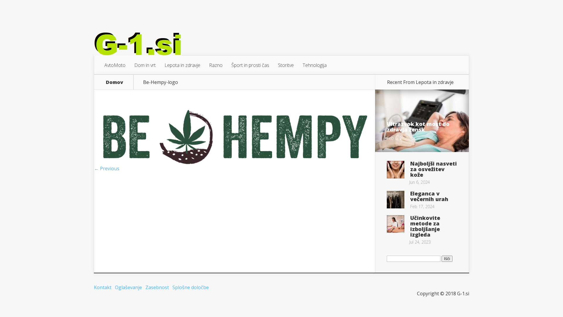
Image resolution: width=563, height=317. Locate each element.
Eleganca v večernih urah (429, 196)
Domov (114, 82)
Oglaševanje (128, 287)
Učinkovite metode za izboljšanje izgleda (425, 226)
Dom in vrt (145, 65)
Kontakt (102, 287)
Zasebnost (157, 287)
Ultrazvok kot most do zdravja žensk (418, 126)
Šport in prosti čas (250, 65)
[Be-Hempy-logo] (234, 164)
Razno (216, 65)
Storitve (286, 65)
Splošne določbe (190, 287)
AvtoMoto (115, 65)
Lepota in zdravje (182, 65)
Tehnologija (315, 65)
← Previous (106, 168)
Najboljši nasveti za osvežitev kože (433, 169)
